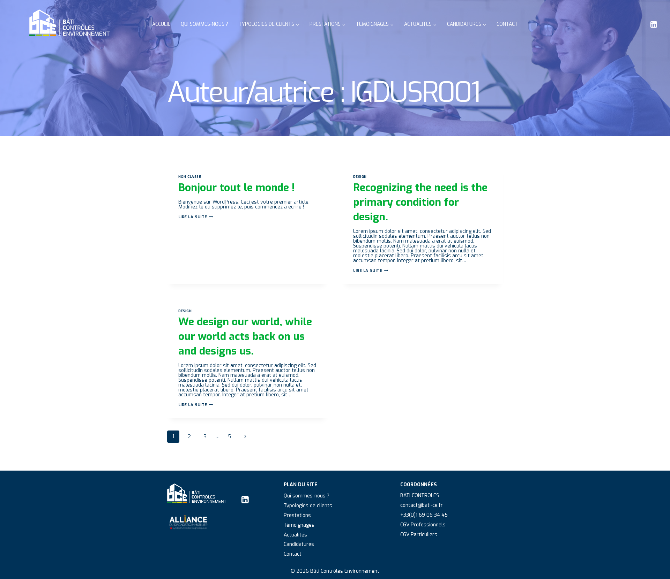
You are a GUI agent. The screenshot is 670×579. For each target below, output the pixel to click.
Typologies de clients (308, 505)
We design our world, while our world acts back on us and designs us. (245, 336)
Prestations (297, 515)
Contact (293, 554)
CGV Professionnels (423, 524)
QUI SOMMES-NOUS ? (204, 24)
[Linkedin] (654, 24)
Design (360, 176)
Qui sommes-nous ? (306, 496)
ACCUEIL (161, 24)
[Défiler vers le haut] (655, 567)
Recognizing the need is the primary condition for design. (420, 202)
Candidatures (299, 544)
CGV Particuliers (418, 534)
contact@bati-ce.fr (421, 505)
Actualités (295, 535)
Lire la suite (195, 217)
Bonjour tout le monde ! (236, 188)
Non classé (189, 176)
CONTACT (507, 24)
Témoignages (299, 525)
